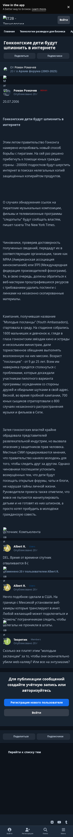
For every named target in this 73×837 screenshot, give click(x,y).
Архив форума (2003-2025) (38, 71)
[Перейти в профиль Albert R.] (7, 548)
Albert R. (20, 546)
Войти (36, 713)
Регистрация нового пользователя (37, 702)
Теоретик (20, 639)
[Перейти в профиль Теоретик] (7, 641)
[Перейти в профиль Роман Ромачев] (6, 69)
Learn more (8, 7)
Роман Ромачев (25, 67)
